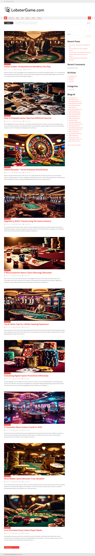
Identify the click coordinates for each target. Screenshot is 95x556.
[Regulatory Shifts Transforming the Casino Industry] (34, 202)
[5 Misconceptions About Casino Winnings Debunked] (34, 253)
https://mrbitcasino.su (74, 135)
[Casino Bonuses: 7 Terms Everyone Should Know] (34, 150)
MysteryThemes (18, 554)
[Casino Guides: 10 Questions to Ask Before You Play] (34, 47)
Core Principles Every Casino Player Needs (23, 530)
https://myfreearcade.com (74, 105)
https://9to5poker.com (74, 100)
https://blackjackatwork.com (75, 101)
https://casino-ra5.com (74, 137)
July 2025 (71, 80)
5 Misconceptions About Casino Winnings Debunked (28, 272)
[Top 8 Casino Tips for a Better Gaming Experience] (34, 305)
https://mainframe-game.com (75, 129)
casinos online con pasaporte (74, 145)
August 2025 (72, 78)
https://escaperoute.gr (74, 131)
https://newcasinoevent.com (75, 133)
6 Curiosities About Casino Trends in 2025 (23, 427)
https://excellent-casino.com (75, 139)
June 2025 (71, 81)
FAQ (22, 18)
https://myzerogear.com (74, 116)
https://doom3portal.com (74, 126)
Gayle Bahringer (19, 69)
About (17, 18)
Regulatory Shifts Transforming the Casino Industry (27, 221)
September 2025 (73, 76)
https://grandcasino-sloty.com (75, 103)
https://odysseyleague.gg (74, 113)
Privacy (27, 18)
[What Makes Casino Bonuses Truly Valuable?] (34, 459)
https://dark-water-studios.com (76, 124)
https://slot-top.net (73, 98)
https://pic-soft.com (73, 120)
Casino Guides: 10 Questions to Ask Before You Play (27, 66)
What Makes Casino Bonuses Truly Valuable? (24, 478)
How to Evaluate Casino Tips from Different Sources (27, 118)
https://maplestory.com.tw (74, 114)
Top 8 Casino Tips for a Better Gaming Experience (26, 324)
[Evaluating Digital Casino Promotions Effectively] (34, 356)
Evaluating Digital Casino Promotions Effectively (26, 375)
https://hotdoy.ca (72, 107)
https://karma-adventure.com (75, 109)
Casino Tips (11, 18)
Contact (39, 18)
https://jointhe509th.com (74, 111)
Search (69, 34)
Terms (33, 18)
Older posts (8, 547)
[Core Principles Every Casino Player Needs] (34, 511)
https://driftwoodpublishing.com (76, 128)
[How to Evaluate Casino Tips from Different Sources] (34, 98)
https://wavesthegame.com (75, 122)
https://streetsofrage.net (74, 118)
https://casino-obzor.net (74, 141)
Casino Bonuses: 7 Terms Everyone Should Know (26, 22)
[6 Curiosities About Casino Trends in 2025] (34, 408)
